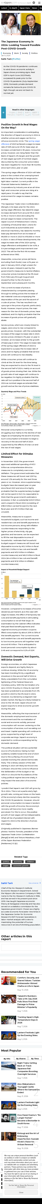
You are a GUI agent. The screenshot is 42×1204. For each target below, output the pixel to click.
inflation (30, 862)
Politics (34, 53)
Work (16, 53)
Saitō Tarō (10, 59)
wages (5, 866)
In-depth (13, 8)
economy (18, 862)
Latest (4, 8)
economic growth (20, 866)
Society (25, 53)
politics (6, 862)
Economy (7, 53)
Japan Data (25, 8)
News (34, 8)
